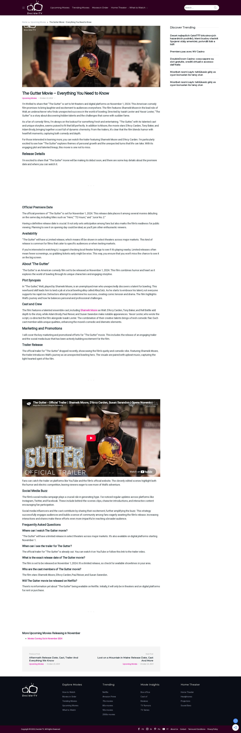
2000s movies (109, 714)
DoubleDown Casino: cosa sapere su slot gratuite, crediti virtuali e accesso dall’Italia (192, 61)
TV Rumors (146, 705)
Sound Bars (186, 705)
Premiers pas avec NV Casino (187, 51)
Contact (183, 729)
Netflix (105, 692)
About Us (174, 729)
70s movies (108, 701)
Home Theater (118, 7)
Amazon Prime (109, 696)
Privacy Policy (212, 729)
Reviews (144, 701)
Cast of (144, 696)
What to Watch (137, 7)
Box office (145, 692)
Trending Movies (80, 7)
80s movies (108, 705)
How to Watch (68, 692)
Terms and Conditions (196, 729)
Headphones (186, 696)
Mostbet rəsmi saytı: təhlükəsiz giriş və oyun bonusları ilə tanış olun (193, 73)
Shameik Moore (88, 310)
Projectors (185, 701)
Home (24, 22)
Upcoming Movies (59, 7)
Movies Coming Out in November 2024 (45, 638)
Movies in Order (100, 7)
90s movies (108, 710)
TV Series (145, 710)
